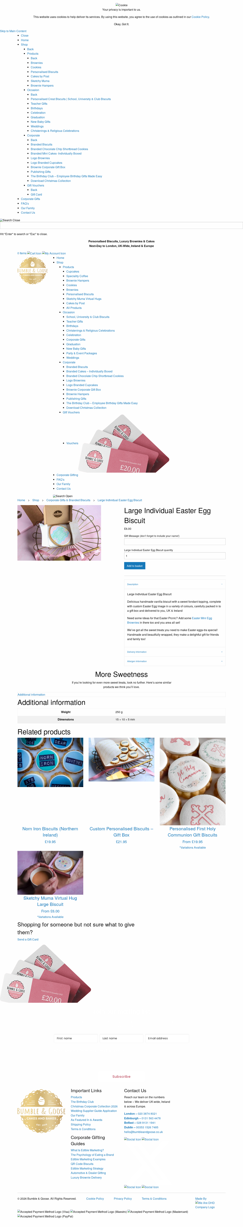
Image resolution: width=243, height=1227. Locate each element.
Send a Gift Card (27, 939)
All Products (74, 308)
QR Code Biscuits (82, 1164)
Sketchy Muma (40, 81)
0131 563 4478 (142, 1118)
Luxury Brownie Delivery (86, 1177)
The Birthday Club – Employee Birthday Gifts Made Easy (66, 176)
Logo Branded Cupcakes (46, 163)
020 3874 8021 (140, 1114)
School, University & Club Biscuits (87, 317)
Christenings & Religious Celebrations (55, 131)
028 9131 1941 (140, 1123)
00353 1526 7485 (141, 1127)
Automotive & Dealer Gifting (88, 1173)
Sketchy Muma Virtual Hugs (83, 299)
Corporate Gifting (67, 475)
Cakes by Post (40, 76)
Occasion (33, 90)
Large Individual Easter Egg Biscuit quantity (148, 550)
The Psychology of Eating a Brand (92, 1155)
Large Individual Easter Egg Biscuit (120, 500)
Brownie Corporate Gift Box (48, 167)
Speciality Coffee (77, 276)
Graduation (38, 117)
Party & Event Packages (81, 353)
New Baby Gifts (40, 122)
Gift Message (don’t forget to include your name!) (151, 536)
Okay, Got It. (121, 24)
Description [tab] (132, 584)
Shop (24, 44)
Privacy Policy (123, 1198)
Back (30, 49)
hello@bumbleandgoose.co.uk (143, 1132)
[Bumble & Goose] (32, 270)
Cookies (36, 67)
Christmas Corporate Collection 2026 (94, 1106)
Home (25, 40)
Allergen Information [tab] (137, 661)
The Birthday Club (82, 1102)
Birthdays (37, 108)
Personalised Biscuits (44, 72)
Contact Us (28, 212)
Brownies (37, 63)
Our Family (28, 208)
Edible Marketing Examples (88, 1159)
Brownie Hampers (42, 85)
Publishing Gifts (41, 172)
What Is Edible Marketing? (87, 1150)
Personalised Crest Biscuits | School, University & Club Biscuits (71, 99)
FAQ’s (25, 203)
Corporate (33, 135)
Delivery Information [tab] (137, 651)
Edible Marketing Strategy (87, 1168)
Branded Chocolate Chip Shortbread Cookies (59, 149)
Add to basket (134, 566)
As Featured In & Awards (86, 1120)
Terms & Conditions (83, 1129)
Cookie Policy (200, 17)
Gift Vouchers (35, 185)
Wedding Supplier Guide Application (94, 1111)
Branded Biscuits (41, 144)
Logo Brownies (40, 158)
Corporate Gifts (30, 199)
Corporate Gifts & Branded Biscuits (68, 500)
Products (32, 53)
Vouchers (72, 443)
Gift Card (36, 194)
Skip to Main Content (13, 31)
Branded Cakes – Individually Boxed (89, 371)
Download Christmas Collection (51, 181)
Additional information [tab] (31, 694)
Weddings (37, 126)
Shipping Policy (81, 1124)
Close (24, 35)
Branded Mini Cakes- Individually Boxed (56, 153)
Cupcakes (72, 271)
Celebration (38, 113)
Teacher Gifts (39, 103)
